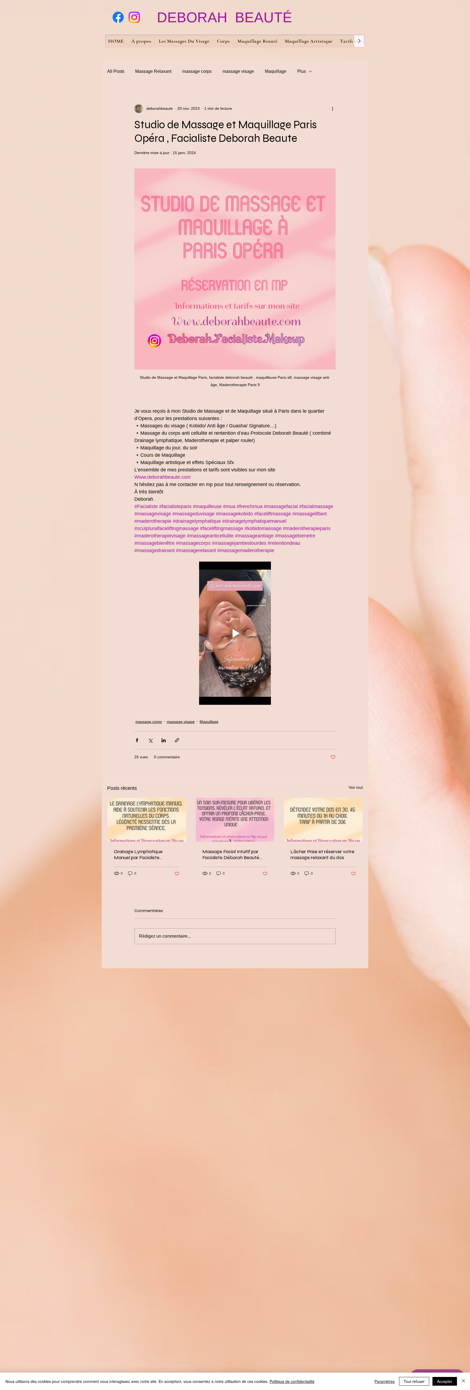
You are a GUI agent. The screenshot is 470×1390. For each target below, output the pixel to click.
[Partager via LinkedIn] (163, 740)
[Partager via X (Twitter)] (150, 740)
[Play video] (235, 633)
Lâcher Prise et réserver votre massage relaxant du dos (322, 854)
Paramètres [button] (385, 1381)
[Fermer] (463, 1381)
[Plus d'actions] (332, 108)
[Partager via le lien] (177, 740)
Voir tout (356, 787)
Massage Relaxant (153, 71)
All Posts (115, 71)
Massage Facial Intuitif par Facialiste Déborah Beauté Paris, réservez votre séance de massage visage (232, 854)
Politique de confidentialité (292, 1381)
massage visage (238, 71)
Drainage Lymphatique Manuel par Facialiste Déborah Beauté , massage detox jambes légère (143, 854)
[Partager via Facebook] (137, 740)
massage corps (197, 71)
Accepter (444, 1381)
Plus (301, 71)
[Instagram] (134, 17)
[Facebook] (118, 17)
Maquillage (275, 71)
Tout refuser (414, 1381)
